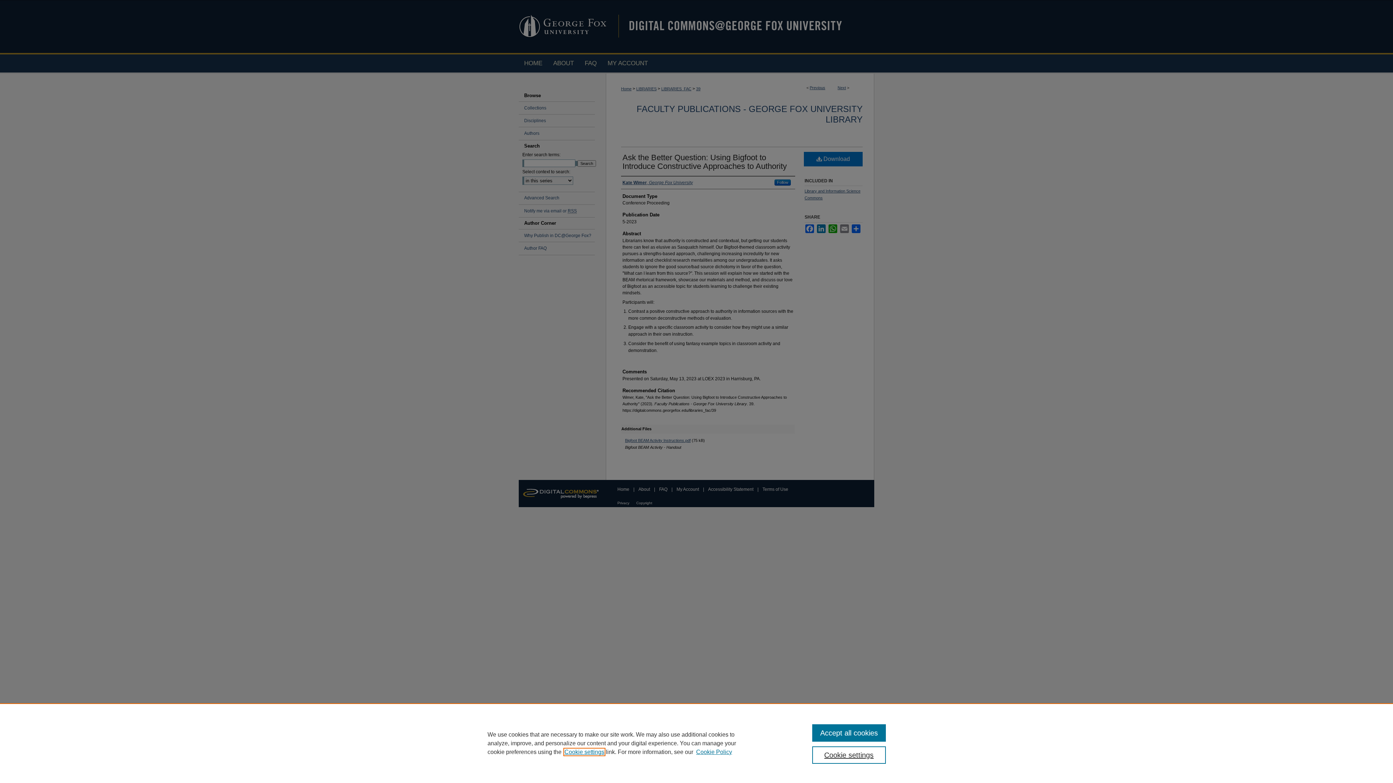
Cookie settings (584, 752)
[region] (696, 743)
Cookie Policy (714, 752)
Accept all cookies (849, 733)
